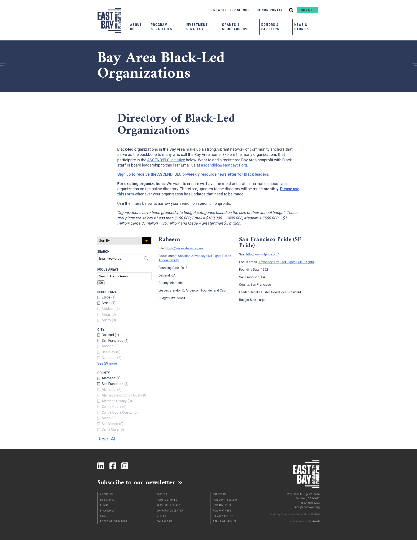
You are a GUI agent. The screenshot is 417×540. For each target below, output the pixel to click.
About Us (136, 27)
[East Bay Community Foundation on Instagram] (124, 466)
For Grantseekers (225, 499)
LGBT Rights (305, 262)
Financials (107, 510)
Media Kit (163, 516)
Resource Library (168, 505)
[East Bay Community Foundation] (109, 20)
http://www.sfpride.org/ (262, 254)
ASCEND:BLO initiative (166, 160)
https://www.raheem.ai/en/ (184, 248)
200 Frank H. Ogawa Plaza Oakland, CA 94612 (303, 496)
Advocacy (198, 256)
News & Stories (301, 27)
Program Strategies (161, 27)
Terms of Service (224, 521)
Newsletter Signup (231, 10)
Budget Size (107, 292)
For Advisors (222, 505)
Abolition (184, 256)
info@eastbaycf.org (307, 507)
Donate (307, 10)
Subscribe (219, 494)
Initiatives (107, 499)
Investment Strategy (197, 27)
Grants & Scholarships (235, 27)
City (100, 330)
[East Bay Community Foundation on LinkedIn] (100, 466)
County (103, 373)
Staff (104, 516)
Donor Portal (270, 10)
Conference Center (170, 510)
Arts (276, 262)
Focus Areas (107, 269)
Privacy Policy (223, 516)
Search (103, 252)
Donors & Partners (270, 27)
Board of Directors (113, 521)
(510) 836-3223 (310, 502)
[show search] (291, 10)
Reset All (107, 439)
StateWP (314, 521)
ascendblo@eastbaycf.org (224, 165)
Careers (162, 494)
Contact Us (164, 521)
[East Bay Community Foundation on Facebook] (112, 466)
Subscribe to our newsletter (136, 482)
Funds (104, 505)
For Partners (222, 510)
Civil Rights (214, 256)
